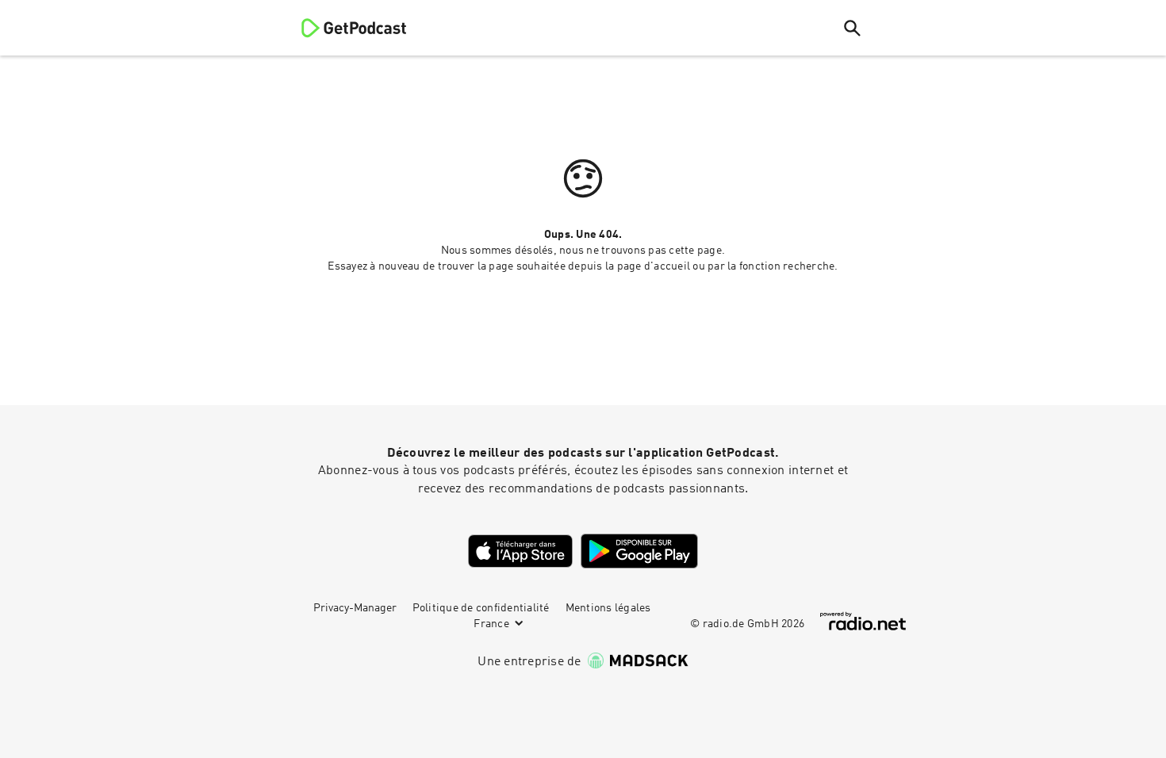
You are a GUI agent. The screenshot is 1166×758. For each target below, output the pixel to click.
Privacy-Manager (355, 608)
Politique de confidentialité (481, 608)
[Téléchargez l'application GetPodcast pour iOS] (520, 551)
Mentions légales (608, 608)
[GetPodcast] (343, 28)
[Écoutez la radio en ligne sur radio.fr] (863, 621)
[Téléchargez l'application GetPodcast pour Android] (639, 551)
